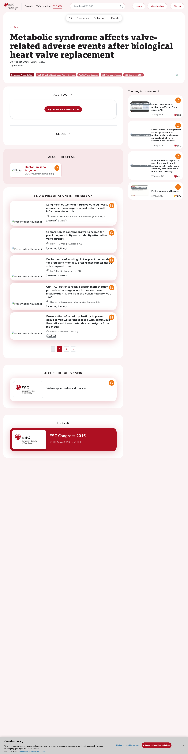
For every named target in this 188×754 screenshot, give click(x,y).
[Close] (184, 745)
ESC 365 (57, 6)
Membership (157, 6)
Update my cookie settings (127, 745)
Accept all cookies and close (157, 745)
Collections (100, 18)
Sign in (177, 6)
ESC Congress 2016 (68, 435)
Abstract (51, 221)
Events (115, 18)
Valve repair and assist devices (66, 388)
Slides (62, 221)
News (139, 6)
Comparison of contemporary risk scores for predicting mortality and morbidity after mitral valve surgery (76, 235)
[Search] (121, 7)
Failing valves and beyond (165, 191)
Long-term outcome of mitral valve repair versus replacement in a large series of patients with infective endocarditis (78, 208)
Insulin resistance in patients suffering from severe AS (164, 107)
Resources (83, 18)
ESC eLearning (43, 6)
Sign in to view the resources (63, 109)
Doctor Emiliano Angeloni (35, 168)
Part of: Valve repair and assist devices (56, 75)
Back (17, 27)
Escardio (29, 6)
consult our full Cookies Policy (32, 751)
